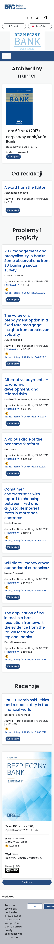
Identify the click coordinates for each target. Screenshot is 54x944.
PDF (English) (13, 156)
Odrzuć (35, 906)
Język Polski (40, 26)
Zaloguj (14, 26)
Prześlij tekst (27, 882)
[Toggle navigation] (6, 56)
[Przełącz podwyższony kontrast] (46, 17)
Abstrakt (11, 285)
